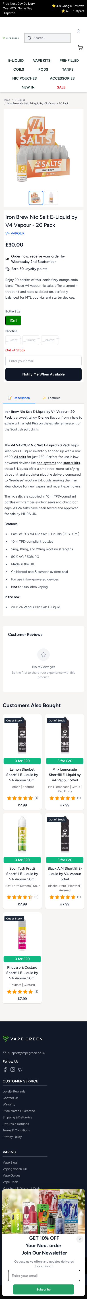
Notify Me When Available (43, 374)
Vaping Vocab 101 (15, 1169)
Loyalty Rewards (14, 1091)
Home (6, 99)
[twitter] (20, 1069)
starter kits (71, 463)
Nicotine (11, 331)
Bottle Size (13, 311)
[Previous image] (11, 148)
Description (19, 398)
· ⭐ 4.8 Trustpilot (72, 11)
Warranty (9, 1104)
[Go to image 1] (36, 198)
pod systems (46, 463)
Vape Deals (10, 1182)
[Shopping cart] (80, 48)
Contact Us (11, 1098)
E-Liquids (21, 469)
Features (51, 398)
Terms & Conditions (16, 1130)
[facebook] (5, 1069)
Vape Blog (10, 1162)
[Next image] (75, 148)
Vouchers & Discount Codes (22, 1188)
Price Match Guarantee (19, 1111)
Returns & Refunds (16, 1124)
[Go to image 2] (51, 198)
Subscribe (43, 1289)
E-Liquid (20, 99)
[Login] (78, 31)
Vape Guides (12, 1175)
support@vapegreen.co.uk (26, 1053)
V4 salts (20, 457)
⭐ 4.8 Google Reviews (68, 6)
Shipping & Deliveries (17, 1117)
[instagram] (12, 1069)
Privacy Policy (12, 1137)
